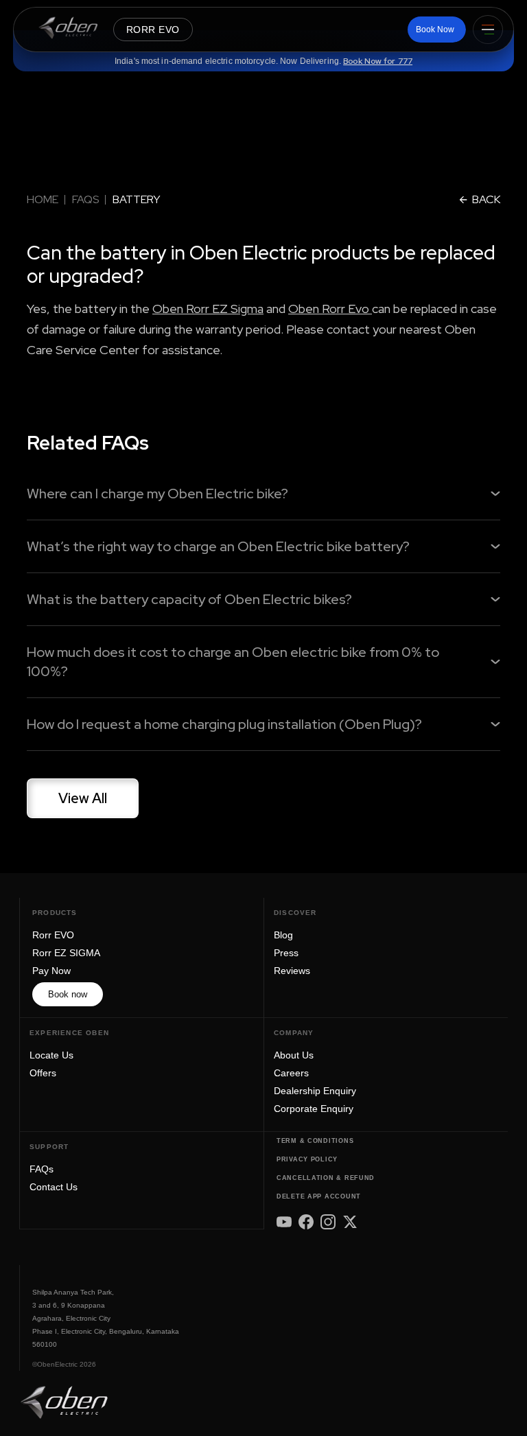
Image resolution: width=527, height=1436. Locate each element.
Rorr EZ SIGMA (66, 952)
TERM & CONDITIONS (315, 1140)
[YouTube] (284, 1221)
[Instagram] (328, 1221)
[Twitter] (350, 1221)
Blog (283, 934)
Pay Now (51, 970)
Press (286, 952)
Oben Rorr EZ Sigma (208, 308)
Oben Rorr (318, 308)
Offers (43, 1072)
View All (82, 798)
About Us (294, 1055)
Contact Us (54, 1186)
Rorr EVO (53, 934)
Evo (360, 308)
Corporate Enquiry (313, 1108)
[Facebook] (306, 1221)
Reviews (292, 970)
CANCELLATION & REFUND (326, 1177)
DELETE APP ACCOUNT (319, 1196)
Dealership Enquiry (315, 1090)
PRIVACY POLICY (307, 1159)
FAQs (85, 199)
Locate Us (51, 1055)
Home (42, 199)
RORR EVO (153, 29)
